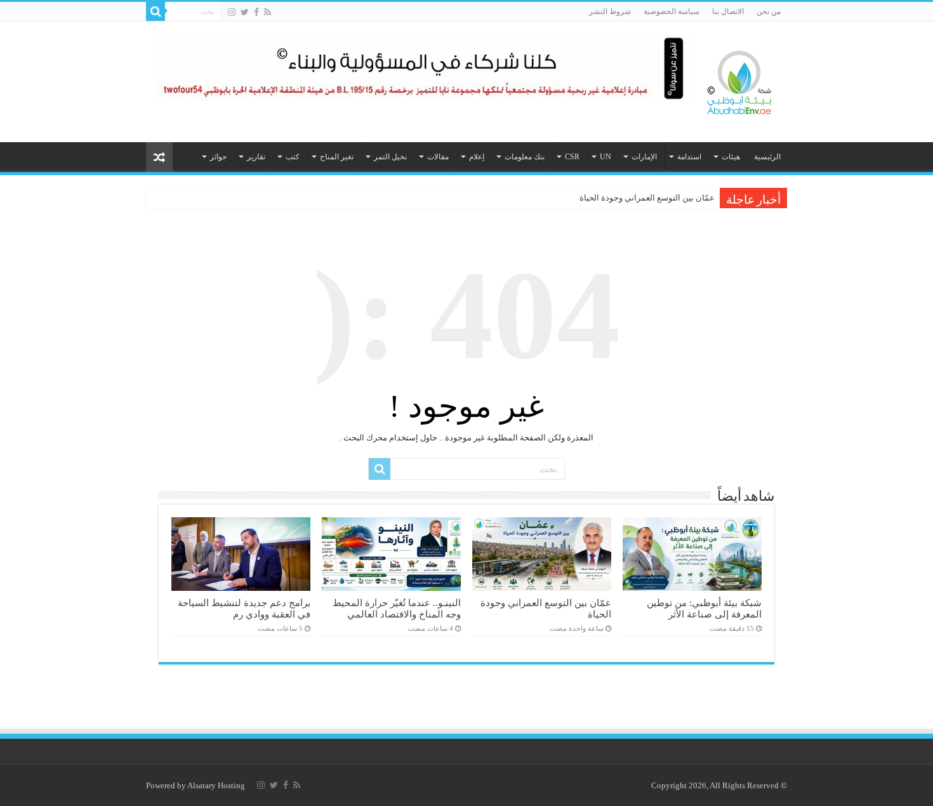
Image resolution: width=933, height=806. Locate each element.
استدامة (689, 156)
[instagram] (232, 12)
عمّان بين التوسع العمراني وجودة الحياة (647, 197)
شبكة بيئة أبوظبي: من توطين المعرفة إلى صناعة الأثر (704, 608)
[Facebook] (256, 12)
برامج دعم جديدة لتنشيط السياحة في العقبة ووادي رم (244, 608)
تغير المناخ (337, 156)
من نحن (769, 11)
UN (605, 156)
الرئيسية (767, 156)
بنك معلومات (525, 156)
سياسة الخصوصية (671, 11)
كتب (293, 156)
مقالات (438, 156)
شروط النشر (610, 11)
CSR (572, 156)
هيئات (731, 156)
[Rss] (267, 12)
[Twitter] (244, 12)
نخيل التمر (390, 156)
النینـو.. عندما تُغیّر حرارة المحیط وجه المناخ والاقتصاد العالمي (397, 608)
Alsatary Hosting (216, 785)
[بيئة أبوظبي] (739, 79)
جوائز (218, 156)
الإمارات (644, 156)
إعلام (476, 156)
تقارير (256, 156)
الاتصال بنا (728, 11)
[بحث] (155, 11)
